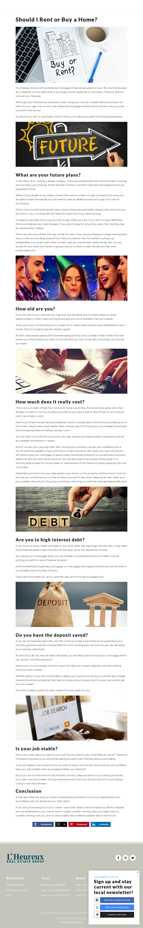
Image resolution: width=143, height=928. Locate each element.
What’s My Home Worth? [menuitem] (55, 890)
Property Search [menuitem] (17, 890)
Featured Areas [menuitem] (16, 885)
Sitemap (79, 922)
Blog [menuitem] (9, 895)
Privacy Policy (66, 922)
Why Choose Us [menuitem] (85, 885)
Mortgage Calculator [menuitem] (55, 895)
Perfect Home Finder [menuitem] (53, 885)
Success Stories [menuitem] (85, 890)
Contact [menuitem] (81, 895)
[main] (71, 421)
